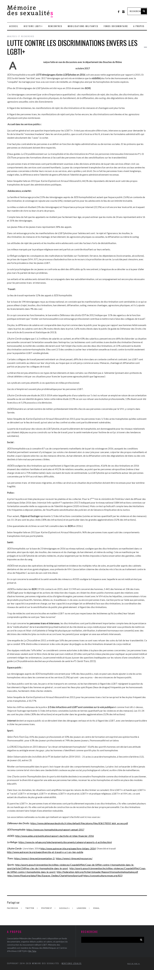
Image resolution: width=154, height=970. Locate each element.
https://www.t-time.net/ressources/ (74, 858)
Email (96, 908)
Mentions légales (72, 963)
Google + (64, 908)
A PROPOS (138, 26)
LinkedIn (82, 908)
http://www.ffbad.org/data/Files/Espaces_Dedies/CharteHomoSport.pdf (45, 875)
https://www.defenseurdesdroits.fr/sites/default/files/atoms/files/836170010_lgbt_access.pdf (79, 823)
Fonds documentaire (116, 26)
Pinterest (46, 908)
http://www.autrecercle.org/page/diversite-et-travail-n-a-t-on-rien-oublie (45, 852)
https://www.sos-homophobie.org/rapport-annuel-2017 (55, 829)
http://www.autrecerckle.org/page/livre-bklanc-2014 (68, 848)
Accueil (13, 26)
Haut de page (132, 963)
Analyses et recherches (20, 36)
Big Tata (32, 951)
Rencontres (55, 26)
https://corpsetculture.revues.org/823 (102, 875)
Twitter (30, 908)
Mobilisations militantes (83, 26)
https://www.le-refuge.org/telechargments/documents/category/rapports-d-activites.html (65, 842)
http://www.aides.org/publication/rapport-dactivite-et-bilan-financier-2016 (54, 835)
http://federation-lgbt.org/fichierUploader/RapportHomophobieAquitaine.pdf (97, 871)
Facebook (13, 908)
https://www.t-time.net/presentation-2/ (34, 858)
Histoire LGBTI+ (33, 26)
